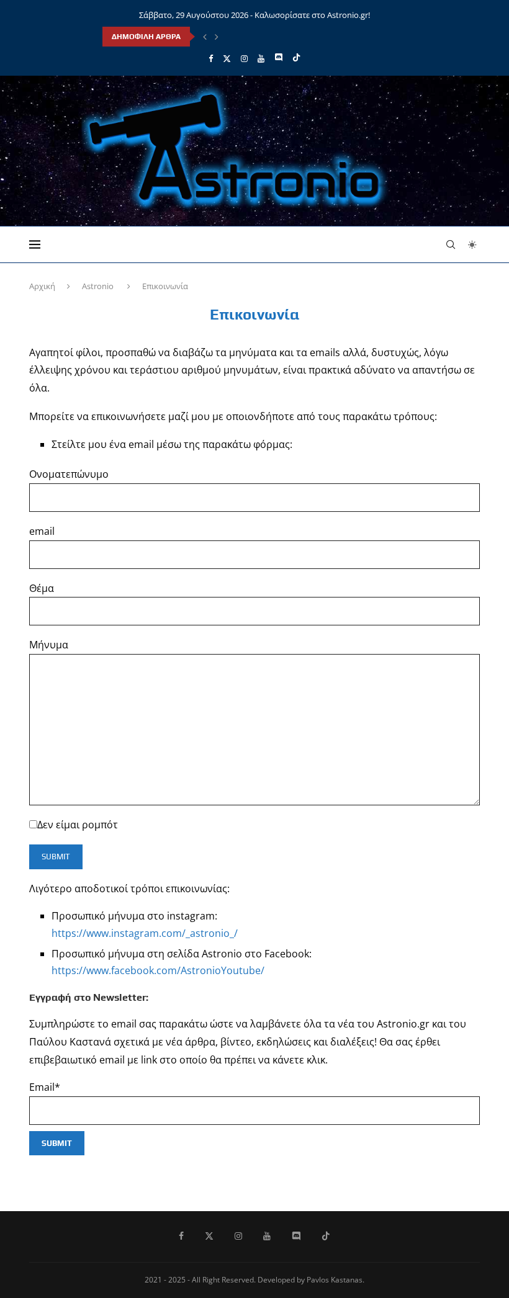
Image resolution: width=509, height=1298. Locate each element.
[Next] (217, 37)
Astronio (98, 286)
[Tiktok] (296, 58)
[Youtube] (261, 58)
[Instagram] (244, 58)
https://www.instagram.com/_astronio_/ (145, 933)
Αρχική (42, 286)
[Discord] (278, 58)
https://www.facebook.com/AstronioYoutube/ (158, 970)
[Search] (450, 244)
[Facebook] (211, 58)
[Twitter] (227, 58)
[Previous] (205, 37)
